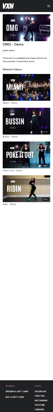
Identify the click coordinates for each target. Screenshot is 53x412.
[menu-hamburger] (48, 6)
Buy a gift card (15, 397)
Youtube (40, 405)
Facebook (40, 391)
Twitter (39, 395)
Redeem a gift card (17, 391)
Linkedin (39, 409)
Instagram (41, 400)
